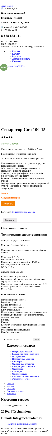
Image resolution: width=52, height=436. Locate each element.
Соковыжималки (20, 374)
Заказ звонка (7, 6)
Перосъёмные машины (23, 359)
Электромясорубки (21, 379)
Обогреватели (19, 356)
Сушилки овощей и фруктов (25, 376)
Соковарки (17, 371)
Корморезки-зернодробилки (25, 354)
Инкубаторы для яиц (22, 351)
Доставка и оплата (21, 59)
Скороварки (18, 369)
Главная (16, 51)
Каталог (16, 54)
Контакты (16, 61)
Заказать (8, 204)
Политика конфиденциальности (22, 424)
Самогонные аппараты (23, 364)
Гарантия (16, 56)
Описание (10, 220)
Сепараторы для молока (23, 212)
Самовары (17, 361)
